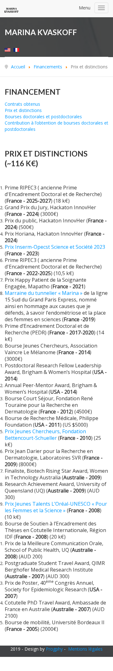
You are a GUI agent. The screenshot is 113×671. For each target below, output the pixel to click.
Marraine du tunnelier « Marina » (44, 293)
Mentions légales (85, 649)
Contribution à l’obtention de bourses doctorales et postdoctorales (56, 126)
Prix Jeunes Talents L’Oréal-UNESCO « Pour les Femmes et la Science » (56, 507)
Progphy (54, 649)
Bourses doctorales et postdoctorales (43, 117)
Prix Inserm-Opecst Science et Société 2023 (55, 246)
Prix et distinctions (23, 110)
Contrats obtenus (22, 104)
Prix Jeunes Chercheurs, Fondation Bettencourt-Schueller (45, 434)
